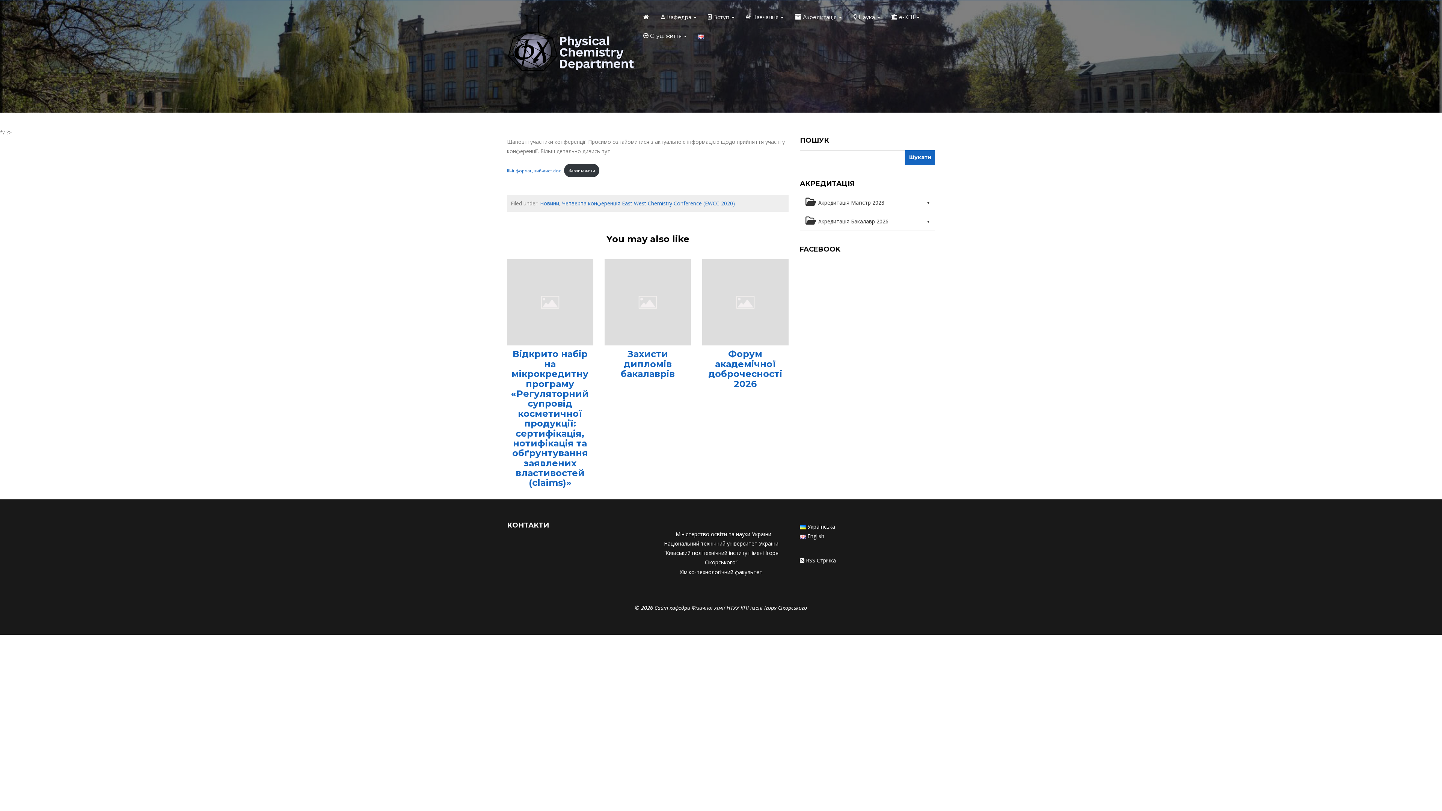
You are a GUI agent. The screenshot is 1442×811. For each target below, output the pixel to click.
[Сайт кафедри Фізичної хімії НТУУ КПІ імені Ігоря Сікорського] (571, 44)
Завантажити (582, 170)
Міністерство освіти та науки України (723, 534)
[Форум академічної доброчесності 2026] (745, 301)
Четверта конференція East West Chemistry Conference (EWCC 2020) (648, 203)
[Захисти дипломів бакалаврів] (648, 301)
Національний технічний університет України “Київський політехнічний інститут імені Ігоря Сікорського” (721, 553)
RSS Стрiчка (821, 560)
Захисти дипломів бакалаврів (648, 363)
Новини (549, 203)
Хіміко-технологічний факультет (721, 572)
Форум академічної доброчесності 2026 (745, 368)
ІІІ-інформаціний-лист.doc (534, 170)
